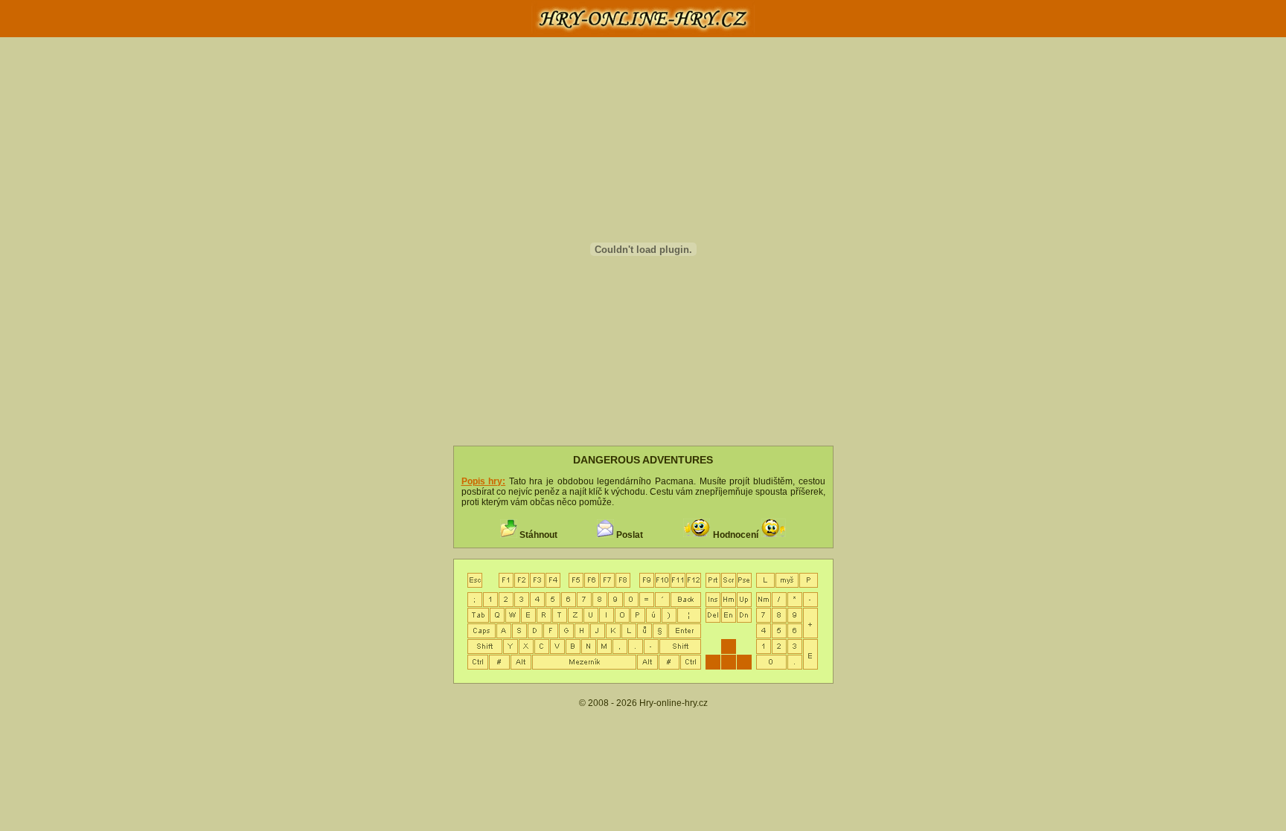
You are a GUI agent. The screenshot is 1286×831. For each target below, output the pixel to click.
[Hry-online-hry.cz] (643, 34)
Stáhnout (538, 535)
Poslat (629, 535)
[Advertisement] (238, 286)
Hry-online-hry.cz (673, 703)
